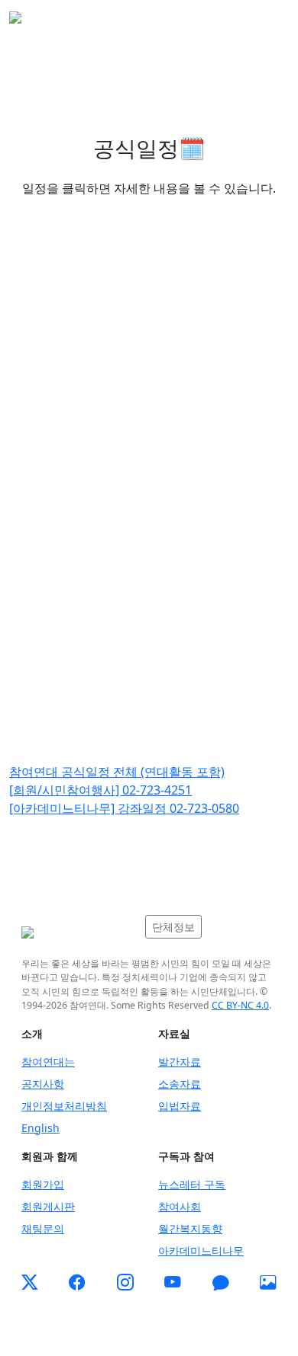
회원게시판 (48, 1206)
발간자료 (179, 1061)
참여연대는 (48, 1061)
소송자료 (179, 1083)
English (40, 1128)
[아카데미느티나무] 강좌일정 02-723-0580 (124, 808)
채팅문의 (42, 1228)
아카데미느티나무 (201, 1250)
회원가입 (42, 1184)
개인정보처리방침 (64, 1106)
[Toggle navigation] (267, 22)
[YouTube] (172, 1283)
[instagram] (125, 1283)
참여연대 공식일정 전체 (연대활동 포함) (117, 771)
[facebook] (77, 1283)
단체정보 (173, 926)
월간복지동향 (190, 1228)
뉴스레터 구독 (191, 1184)
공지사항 (42, 1083)
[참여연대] (78, 932)
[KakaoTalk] (220, 1283)
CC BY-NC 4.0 (240, 1005)
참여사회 (179, 1206)
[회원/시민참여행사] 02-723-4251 (100, 790)
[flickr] (268, 1283)
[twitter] (29, 1283)
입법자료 (179, 1106)
